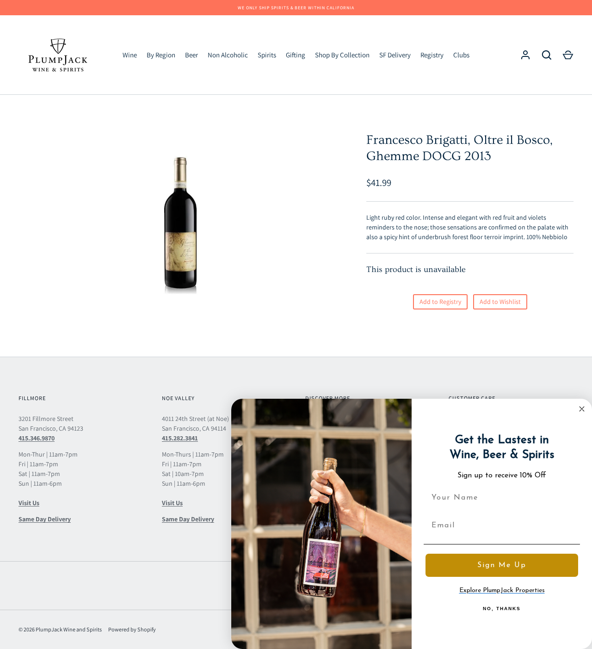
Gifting (295, 54)
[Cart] (568, 55)
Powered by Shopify (132, 629)
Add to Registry (440, 301)
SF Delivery (395, 54)
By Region (161, 54)
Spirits (267, 54)
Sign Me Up (501, 565)
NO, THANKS (502, 608)
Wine (130, 54)
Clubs (461, 54)
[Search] (546, 55)
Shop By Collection (342, 54)
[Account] (525, 55)
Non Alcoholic (228, 54)
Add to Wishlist (500, 301)
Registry (432, 54)
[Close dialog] (581, 408)
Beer (191, 54)
